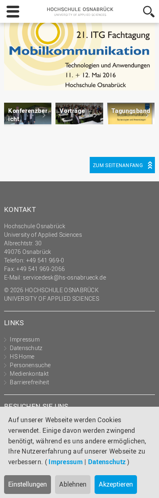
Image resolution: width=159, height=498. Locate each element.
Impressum (66, 461)
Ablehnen (72, 484)
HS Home (22, 356)
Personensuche (30, 365)
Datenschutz (107, 461)
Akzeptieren (116, 484)
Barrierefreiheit (29, 382)
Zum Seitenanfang (118, 165)
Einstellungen (27, 484)
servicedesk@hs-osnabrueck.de (64, 277)
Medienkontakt (29, 373)
